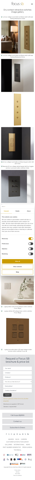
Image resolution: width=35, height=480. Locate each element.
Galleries (8, 444)
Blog (17, 439)
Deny (17, 272)
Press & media (27, 447)
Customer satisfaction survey (17, 442)
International (19, 444)
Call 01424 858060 (17, 415)
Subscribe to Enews (17, 428)
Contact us (17, 421)
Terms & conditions (17, 475)
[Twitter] (9, 434)
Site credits (17, 473)
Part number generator (12, 447)
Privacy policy (17, 470)
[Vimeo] (17, 434)
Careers (24, 439)
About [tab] (29, 211)
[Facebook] (6, 434)
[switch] (30, 243)
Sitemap (17, 471)
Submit (7, 395)
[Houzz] (25, 434)
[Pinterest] (23, 434)
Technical (17, 450)
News (28, 444)
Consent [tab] (6, 211)
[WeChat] (28, 434)
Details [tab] (18, 211)
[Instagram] (11, 434)
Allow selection (17, 266)
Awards (11, 439)
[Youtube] (14, 434)
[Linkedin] (20, 434)
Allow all (17, 261)
